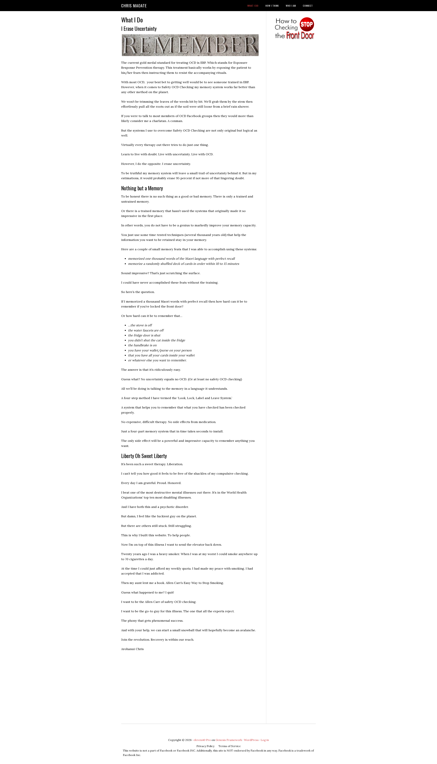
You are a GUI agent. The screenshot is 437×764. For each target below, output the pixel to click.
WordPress (251, 740)
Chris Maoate (134, 5)
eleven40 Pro (202, 740)
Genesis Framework (229, 740)
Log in (265, 740)
